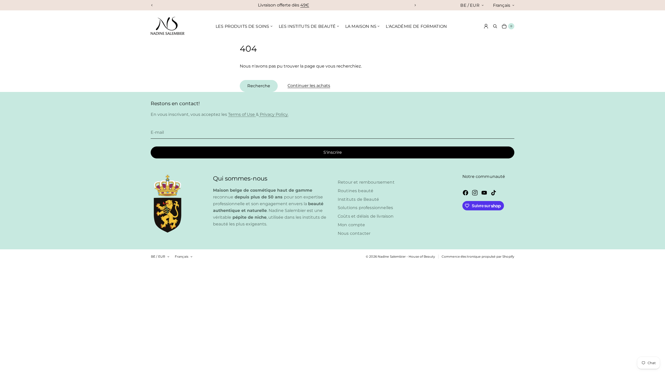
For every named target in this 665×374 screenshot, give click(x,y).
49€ (304, 5)
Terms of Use (242, 114)
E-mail (157, 132)
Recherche (258, 85)
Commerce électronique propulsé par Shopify (478, 256)
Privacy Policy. (273, 114)
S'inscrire (332, 152)
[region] (283, 5)
